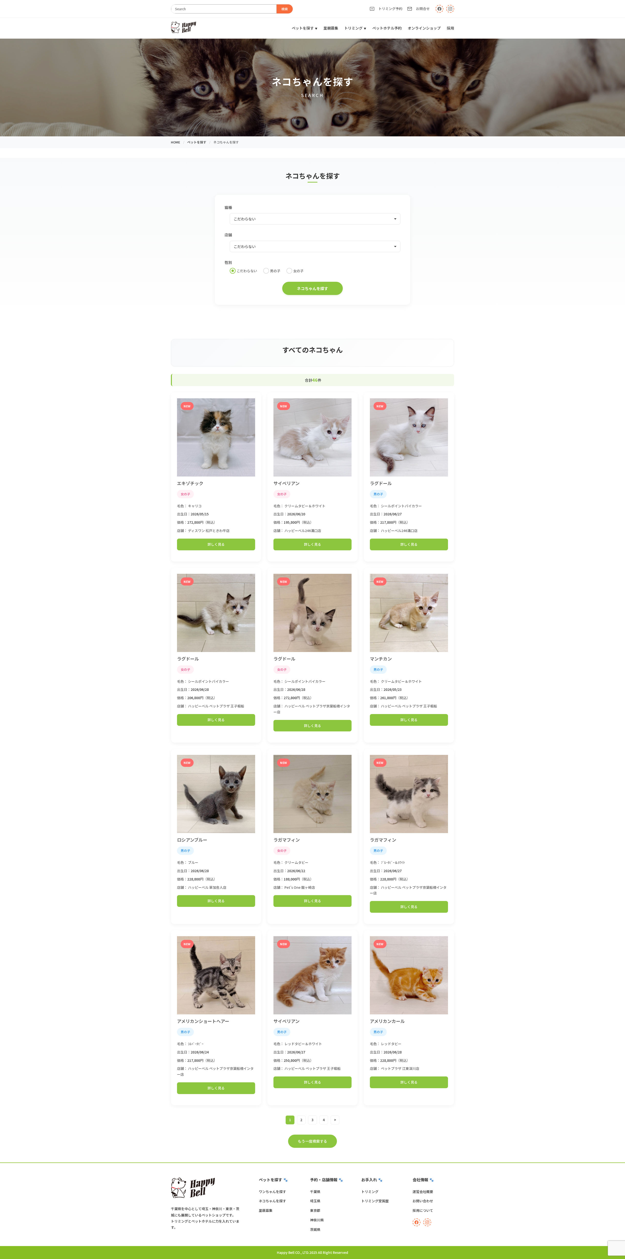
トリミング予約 (390, 8)
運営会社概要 (423, 1191)
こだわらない (247, 270)
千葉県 (315, 1191)
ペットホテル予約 (387, 28)
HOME (175, 142)
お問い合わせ (423, 1200)
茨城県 (315, 1229)
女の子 (298, 270)
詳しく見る (216, 544)
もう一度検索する (312, 1141)
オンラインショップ (424, 28)
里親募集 (330, 28)
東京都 (315, 1210)
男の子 (275, 270)
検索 (284, 9)
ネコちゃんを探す (272, 1200)
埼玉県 (315, 1200)
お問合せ (423, 8)
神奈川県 (317, 1219)
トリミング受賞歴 (375, 1200)
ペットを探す (303, 28)
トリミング (353, 28)
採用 (450, 28)
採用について (423, 1210)
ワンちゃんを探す (272, 1191)
